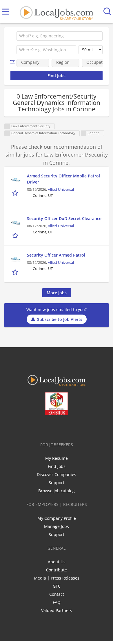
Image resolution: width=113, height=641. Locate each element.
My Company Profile (56, 518)
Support (56, 482)
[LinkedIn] (53, 427)
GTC (57, 586)
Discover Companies (56, 474)
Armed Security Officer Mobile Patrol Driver (63, 179)
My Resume (56, 458)
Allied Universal (61, 189)
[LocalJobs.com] (56, 11)
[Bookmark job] (15, 192)
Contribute (56, 570)
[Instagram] (72, 427)
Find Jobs (56, 466)
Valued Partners (56, 610)
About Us (56, 561)
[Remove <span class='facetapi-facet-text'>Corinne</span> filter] (83, 133)
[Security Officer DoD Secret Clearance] (15, 222)
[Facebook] (34, 427)
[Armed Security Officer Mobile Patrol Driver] (15, 180)
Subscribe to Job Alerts (59, 319)
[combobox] (60, 36)
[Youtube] (62, 427)
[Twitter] (43, 427)
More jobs (57, 292)
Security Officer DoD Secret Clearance (64, 218)
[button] (13, 62)
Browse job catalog (56, 490)
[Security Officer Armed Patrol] (15, 259)
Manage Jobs (56, 526)
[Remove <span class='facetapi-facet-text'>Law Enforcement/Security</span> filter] (7, 126)
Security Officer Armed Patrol (56, 255)
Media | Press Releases (56, 578)
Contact (56, 594)
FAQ (57, 602)
